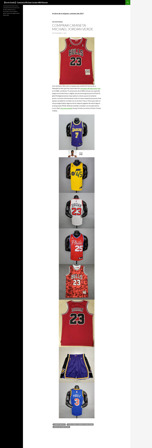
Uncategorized (57, 22)
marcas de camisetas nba (61, 427)
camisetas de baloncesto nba (90, 88)
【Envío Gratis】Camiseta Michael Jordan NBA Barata (25, 2)
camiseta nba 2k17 (59, 424)
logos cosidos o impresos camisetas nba (80, 424)
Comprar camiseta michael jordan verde (72, 27)
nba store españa (66, 108)
